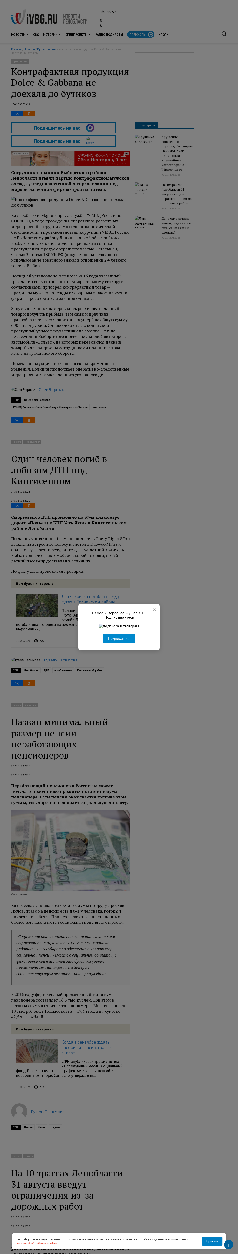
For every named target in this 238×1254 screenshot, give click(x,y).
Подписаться (119, 639)
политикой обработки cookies (36, 1243)
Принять (212, 1241)
